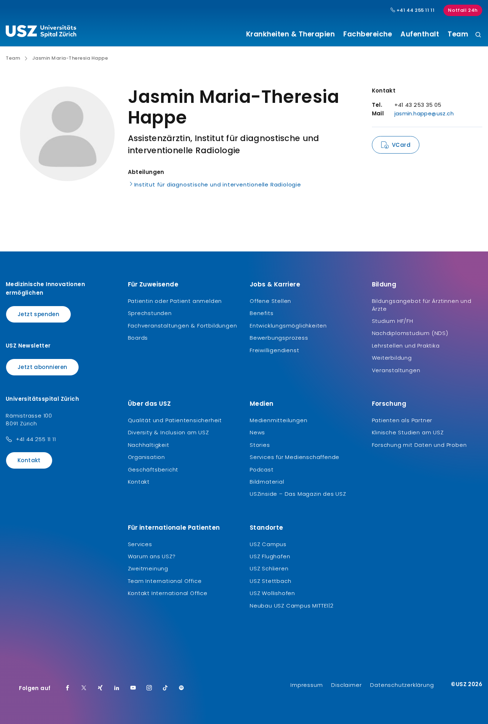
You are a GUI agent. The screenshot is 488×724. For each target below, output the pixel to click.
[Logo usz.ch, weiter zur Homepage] (41, 32)
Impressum (306, 685)
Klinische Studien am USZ (408, 432)
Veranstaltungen (396, 370)
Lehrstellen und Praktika (406, 345)
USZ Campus (268, 544)
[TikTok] (165, 688)
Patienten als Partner (402, 420)
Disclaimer (346, 685)
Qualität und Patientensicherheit (175, 420)
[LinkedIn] (117, 688)
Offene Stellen (270, 301)
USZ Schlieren (269, 568)
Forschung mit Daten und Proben (419, 445)
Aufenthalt (419, 34)
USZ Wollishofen (272, 593)
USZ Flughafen (270, 556)
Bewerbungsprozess (279, 337)
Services (140, 544)
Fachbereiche (367, 34)
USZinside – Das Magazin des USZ (298, 494)
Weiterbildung (392, 357)
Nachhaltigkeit (148, 445)
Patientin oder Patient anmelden (175, 301)
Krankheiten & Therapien (290, 34)
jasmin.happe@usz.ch (424, 113)
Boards (138, 337)
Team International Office (165, 581)
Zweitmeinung (148, 568)
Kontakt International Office (168, 593)
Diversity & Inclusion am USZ (168, 432)
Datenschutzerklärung (402, 685)
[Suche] (478, 35)
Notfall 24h (463, 10)
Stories (260, 445)
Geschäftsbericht (153, 469)
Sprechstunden (150, 313)
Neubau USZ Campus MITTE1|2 (292, 605)
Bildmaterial (267, 481)
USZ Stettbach (270, 581)
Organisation (146, 457)
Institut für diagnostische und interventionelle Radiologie (217, 184)
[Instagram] (149, 688)
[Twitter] (84, 688)
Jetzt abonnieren (42, 367)
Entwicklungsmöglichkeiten (288, 325)
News (257, 432)
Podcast (262, 469)
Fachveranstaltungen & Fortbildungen (182, 325)
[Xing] (100, 688)
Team (458, 34)
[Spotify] (181, 688)
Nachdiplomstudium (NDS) (410, 333)
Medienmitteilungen (278, 420)
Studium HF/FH (392, 321)
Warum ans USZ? (152, 556)
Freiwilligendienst (274, 350)
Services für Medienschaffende (294, 457)
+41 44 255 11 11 (414, 10)
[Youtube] (133, 688)
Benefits (261, 313)
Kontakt (29, 460)
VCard (401, 145)
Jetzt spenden (38, 314)
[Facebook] (67, 688)
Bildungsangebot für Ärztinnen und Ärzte (422, 305)
